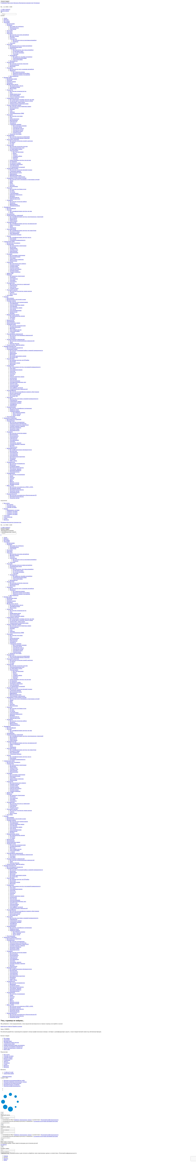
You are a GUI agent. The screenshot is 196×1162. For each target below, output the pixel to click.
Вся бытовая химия (12, 79)
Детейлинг (9, 25)
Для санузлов (10, 145)
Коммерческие (13, 312)
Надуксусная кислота (15, 393)
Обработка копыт (14, 409)
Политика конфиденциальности (12, 1086)
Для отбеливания (14, 165)
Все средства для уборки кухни (18, 189)
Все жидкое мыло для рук (16, 85)
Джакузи (15, 154)
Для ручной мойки (18, 59)
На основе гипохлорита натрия (18, 356)
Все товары (7, 21)
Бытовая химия (8, 77)
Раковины (15, 157)
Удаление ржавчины (15, 272)
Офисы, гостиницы (15, 225)
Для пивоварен (11, 321)
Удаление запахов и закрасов (17, 426)
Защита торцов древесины (17, 259)
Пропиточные (13, 260)
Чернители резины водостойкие (21, 73)
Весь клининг (10, 298)
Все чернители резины (19, 72)
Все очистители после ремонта (18, 263)
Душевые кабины (17, 156)
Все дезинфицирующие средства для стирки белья (23, 230)
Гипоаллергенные (14, 118)
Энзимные (12, 459)
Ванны (14, 153)
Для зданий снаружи (12, 289)
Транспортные (13, 251)
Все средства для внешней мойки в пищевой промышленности (26, 350)
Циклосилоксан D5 (12, 493)
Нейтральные (13, 353)
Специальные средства (13, 98)
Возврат (6, 508)
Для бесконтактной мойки (20, 58)
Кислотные (13, 351)
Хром (11, 342)
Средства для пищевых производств (13, 1046)
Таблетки (12, 112)
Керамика (12, 196)
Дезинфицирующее (15, 87)
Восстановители (14, 76)
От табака (12, 318)
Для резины (10, 67)
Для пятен (12, 441)
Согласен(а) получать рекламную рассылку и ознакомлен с (30, 1121)
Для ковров (10, 83)
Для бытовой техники (12, 168)
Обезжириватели (14, 27)
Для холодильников (15, 380)
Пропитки (9, 274)
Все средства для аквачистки (17, 463)
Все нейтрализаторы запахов (17, 316)
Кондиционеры (14, 120)
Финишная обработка (15, 427)
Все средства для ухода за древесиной (20, 284)
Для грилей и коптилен (13, 139)
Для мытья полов (11, 324)
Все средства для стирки (16, 116)
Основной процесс (15, 466)
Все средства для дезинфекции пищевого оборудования (24, 391)
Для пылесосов (14, 437)
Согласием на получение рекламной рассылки (46, 1121)
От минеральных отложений (17, 167)
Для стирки (10, 114)
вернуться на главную (6, 1026)
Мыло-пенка (13, 88)
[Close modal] (2, 1113)
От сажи (12, 143)
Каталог (5, 1)
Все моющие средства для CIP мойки (19, 360)
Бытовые (12, 313)
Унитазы (15, 158)
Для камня (12, 280)
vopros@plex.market (9, 1073)
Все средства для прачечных (17, 422)
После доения (16, 415)
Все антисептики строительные (18, 245)
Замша (11, 181)
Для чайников (13, 306)
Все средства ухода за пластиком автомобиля (24, 40)
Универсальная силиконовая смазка (19, 103)
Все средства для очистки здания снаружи (21, 291)
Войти (5, 1160)
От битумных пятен (18, 51)
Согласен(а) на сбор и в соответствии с (30, 1119)
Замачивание (13, 405)
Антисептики (10, 244)
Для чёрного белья (18, 131)
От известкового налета (16, 149)
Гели (11, 92)
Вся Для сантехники (18, 152)
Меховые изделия (14, 484)
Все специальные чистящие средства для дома (22, 99)
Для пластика (13, 39)
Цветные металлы (14, 343)
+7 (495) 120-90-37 (5, 9)
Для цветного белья (18, 130)
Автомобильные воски (16, 47)
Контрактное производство (26, 3)
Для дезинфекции (11, 390)
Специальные (10, 365)
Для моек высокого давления (17, 444)
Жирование (13, 465)
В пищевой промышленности (17, 240)
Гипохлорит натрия (15, 363)
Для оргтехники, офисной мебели (15, 345)
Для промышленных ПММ (17, 113)
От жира (12, 190)
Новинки (6, 19)
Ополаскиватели (14, 107)
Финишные (13, 458)
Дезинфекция (7, 207)
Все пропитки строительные (17, 276)
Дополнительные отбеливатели (18, 423)
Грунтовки (9, 254)
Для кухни (9, 187)
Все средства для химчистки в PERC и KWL (21, 487)
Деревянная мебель (15, 205)
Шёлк (11, 480)
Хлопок (12, 478)
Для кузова (9, 44)
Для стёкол (9, 32)
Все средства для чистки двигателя (19, 63)
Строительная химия (9, 241)
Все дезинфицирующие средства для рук (20, 237)
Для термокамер (11, 416)
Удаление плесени (14, 265)
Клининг (6, 296)
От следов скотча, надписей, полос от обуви (21, 101)
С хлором (12, 332)
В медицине (13, 238)
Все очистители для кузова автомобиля (23, 50)
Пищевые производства (10, 346)
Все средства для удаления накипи (19, 302)
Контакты (16, 3)
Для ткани (12, 43)
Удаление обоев (14, 266)
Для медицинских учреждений (15, 215)
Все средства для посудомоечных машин (20, 106)
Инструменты (13, 218)
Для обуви (12, 317)
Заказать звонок (5, 10)
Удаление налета (14, 288)
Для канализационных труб (17, 147)
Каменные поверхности (16, 194)
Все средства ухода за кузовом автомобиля (21, 45)
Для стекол (12, 368)
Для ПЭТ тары (13, 383)
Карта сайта (7, 1049)
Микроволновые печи (15, 175)
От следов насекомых (18, 52)
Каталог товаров (5, 529)
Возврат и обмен (8, 1058)
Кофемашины (13, 174)
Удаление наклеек (14, 267)
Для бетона (13, 277)
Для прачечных (11, 420)
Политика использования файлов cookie (14, 1080)
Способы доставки (12, 507)
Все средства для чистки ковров (18, 433)
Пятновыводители (14, 430)
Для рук (9, 236)
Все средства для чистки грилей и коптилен (21, 141)
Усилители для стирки (15, 134)
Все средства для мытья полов (18, 325)
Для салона (10, 33)
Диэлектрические (14, 65)
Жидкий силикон (14, 36)
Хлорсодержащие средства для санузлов (20, 160)
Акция (5, 18)
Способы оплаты (11, 506)
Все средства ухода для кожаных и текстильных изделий (24, 179)
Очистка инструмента (15, 269)
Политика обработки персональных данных (15, 1081)
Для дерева (13, 258)
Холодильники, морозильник (17, 176)
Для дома (9, 209)
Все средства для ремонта (13, 243)
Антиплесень (13, 378)
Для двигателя (10, 62)
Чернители (12, 70)
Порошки (12, 109)
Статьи (5, 518)
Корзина (6, 1158)
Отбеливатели (13, 121)
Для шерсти (13, 123)
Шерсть (12, 481)
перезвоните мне (5, 1122)
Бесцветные (13, 247)
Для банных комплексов (16, 164)
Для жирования (11, 473)
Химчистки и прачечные (10, 418)
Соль (11, 110)
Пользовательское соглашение (11, 1084)
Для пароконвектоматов (16, 369)
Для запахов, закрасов (15, 442)
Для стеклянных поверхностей (15, 334)
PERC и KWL (13, 460)
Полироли (15, 41)
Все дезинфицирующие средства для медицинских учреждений (26, 216)
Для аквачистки (14, 452)
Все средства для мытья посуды (18, 91)
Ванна (11, 212)
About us (6, 1061)
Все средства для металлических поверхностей (22, 340)
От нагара (12, 192)
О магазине (7, 515)
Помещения (13, 227)
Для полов (9, 80)
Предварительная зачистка (17, 467)
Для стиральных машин (16, 307)
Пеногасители (10, 320)
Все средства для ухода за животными (20, 136)
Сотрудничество (8, 517)
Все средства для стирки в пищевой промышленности (24, 398)
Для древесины (14, 278)
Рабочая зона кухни (15, 198)
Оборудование (13, 221)
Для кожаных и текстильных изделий (16, 178)
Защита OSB (10, 273)
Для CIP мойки (11, 358)
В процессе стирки (15, 232)
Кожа (11, 182)
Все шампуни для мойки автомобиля (22, 56)
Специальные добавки (16, 401)
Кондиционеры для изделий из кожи (16, 299)
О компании (4, 3)
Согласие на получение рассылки (12, 1083)
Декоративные (13, 248)
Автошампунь (13, 55)
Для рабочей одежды (18, 128)
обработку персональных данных (23, 1119)
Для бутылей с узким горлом (17, 102)
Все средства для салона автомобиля (19, 34)
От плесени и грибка (15, 163)
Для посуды (10, 90)
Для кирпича (13, 281)
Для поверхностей (11, 222)
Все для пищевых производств (15, 347)
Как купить (10, 3)
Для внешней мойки (12, 349)
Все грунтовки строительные (17, 255)
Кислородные (13, 451)
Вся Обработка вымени (19, 412)
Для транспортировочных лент (18, 382)
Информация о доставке (13, 510)
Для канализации (14, 385)
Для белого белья (17, 127)
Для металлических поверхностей (15, 339)
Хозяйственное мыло (15, 94)
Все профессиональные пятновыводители (21, 449)
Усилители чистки (14, 491)
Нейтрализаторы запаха (13, 314)
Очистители (13, 29)
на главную (4, 1144)
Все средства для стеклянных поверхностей (21, 335)
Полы (11, 226)
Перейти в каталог (17, 1026)
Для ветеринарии (11, 407)
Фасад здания (13, 294)
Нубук (11, 183)
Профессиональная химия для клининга (14, 1045)
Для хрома (15, 54)
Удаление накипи (11, 81)
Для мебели (10, 200)
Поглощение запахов (15, 488)
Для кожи (12, 37)
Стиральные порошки (15, 124)
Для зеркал (12, 336)
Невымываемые (14, 252)
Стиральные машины (15, 171)
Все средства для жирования (17, 474)
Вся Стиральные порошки (20, 125)
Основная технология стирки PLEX (19, 425)
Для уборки (10, 295)
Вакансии (6, 1065)
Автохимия (7, 22)
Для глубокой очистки (15, 329)
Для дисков (10, 30)
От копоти (12, 142)
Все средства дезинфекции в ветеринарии (21, 408)
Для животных (10, 135)
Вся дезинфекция (11, 208)
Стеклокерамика (14, 193)
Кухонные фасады (14, 197)
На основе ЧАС (14, 357)
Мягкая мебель (14, 204)
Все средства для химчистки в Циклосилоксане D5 (23, 495)
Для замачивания (14, 440)
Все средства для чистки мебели (18, 201)
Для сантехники (14, 150)
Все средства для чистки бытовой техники (21, 169)
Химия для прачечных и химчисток (13, 1048)
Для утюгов (13, 309)
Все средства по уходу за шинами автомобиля (22, 69)
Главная (6, 1156)
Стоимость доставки (12, 511)
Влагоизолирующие (15, 256)
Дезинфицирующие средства (11, 1042)
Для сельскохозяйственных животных (20, 138)
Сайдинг (12, 292)
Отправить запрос (5, 1137)
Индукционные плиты (16, 172)
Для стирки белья (11, 229)
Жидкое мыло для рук (12, 84)
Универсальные (17, 132)
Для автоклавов (14, 386)
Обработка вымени (15, 411)
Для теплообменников (15, 310)
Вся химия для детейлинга (17, 26)
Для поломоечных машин (13, 323)
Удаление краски (14, 270)
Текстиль (12, 185)
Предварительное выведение (17, 456)
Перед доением (17, 414)
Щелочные (12, 66)
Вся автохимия (11, 23)
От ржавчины (13, 161)
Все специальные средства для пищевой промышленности (25, 367)
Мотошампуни (14, 61)
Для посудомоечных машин (17, 96)
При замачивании (14, 233)
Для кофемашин (14, 303)
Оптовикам (37, 3)
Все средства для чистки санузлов (19, 146)
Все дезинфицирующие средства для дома (21, 211)
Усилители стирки (14, 429)
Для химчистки (14, 455)
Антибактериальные (15, 327)
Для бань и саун (14, 249)
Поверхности (13, 219)
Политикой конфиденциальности (49, 1119)
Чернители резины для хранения (21, 74)
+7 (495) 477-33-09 (8, 1072)
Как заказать (10, 504)
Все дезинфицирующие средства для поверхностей (23, 223)
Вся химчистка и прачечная (14, 419)
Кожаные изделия (14, 482)
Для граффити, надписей (16, 387)
